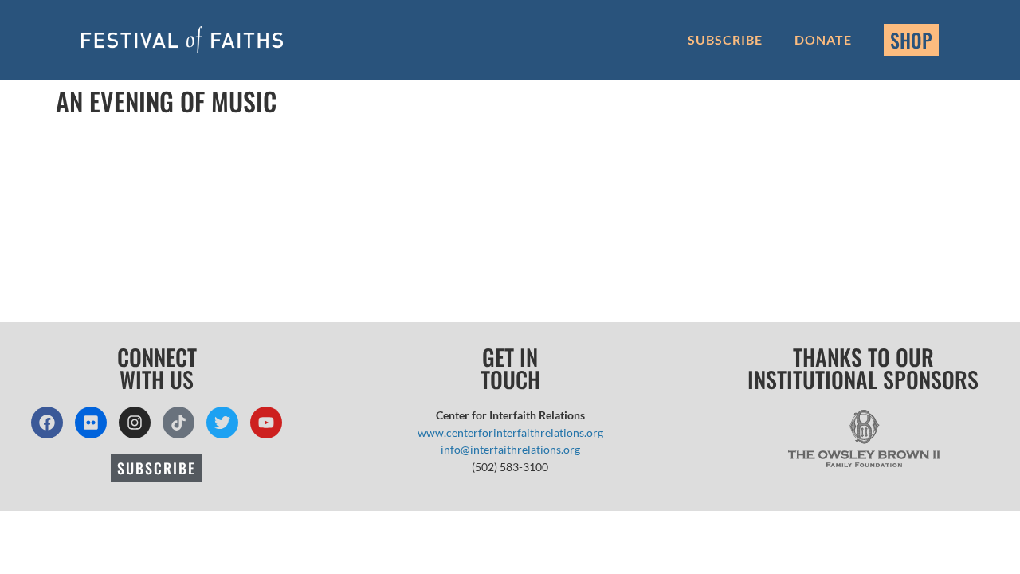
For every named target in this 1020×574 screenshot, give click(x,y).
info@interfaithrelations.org (510, 449)
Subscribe (725, 39)
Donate (823, 39)
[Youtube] (266, 422)
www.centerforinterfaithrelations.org (510, 432)
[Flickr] (91, 422)
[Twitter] (222, 422)
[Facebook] (47, 422)
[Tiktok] (178, 422)
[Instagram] (135, 422)
